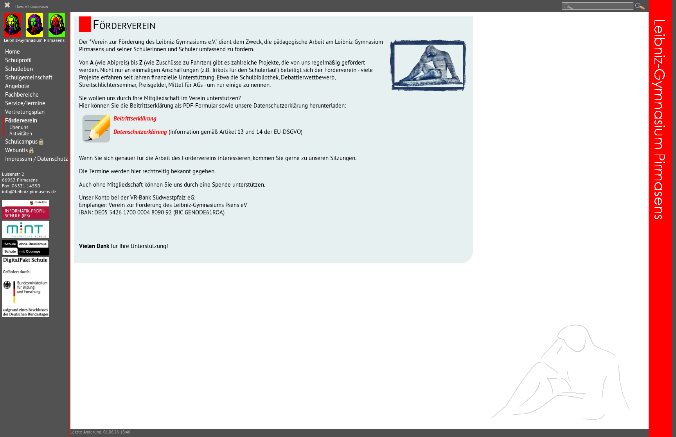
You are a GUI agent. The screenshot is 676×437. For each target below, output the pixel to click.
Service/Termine (25, 103)
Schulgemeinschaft (28, 77)
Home (12, 51)
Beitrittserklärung (134, 118)
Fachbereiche (22, 94)
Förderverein (21, 120)
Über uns (18, 127)
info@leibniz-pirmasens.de (29, 191)
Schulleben (19, 68)
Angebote (17, 86)
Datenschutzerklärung (140, 131)
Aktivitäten (20, 133)
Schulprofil (18, 60)
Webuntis (20, 150)
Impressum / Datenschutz (36, 158)
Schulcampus (25, 141)
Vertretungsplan (25, 111)
